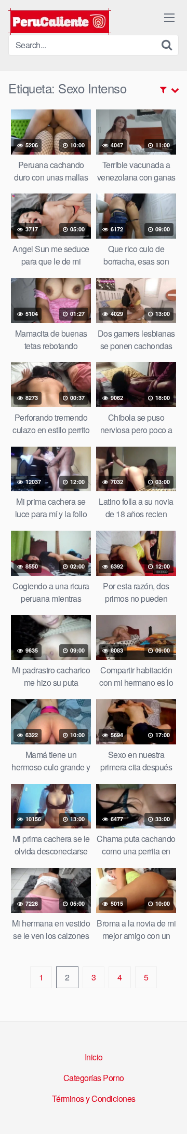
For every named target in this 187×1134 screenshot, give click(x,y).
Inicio (94, 1057)
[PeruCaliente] (59, 21)
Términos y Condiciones (94, 1098)
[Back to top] (169, 1111)
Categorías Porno (93, 1078)
